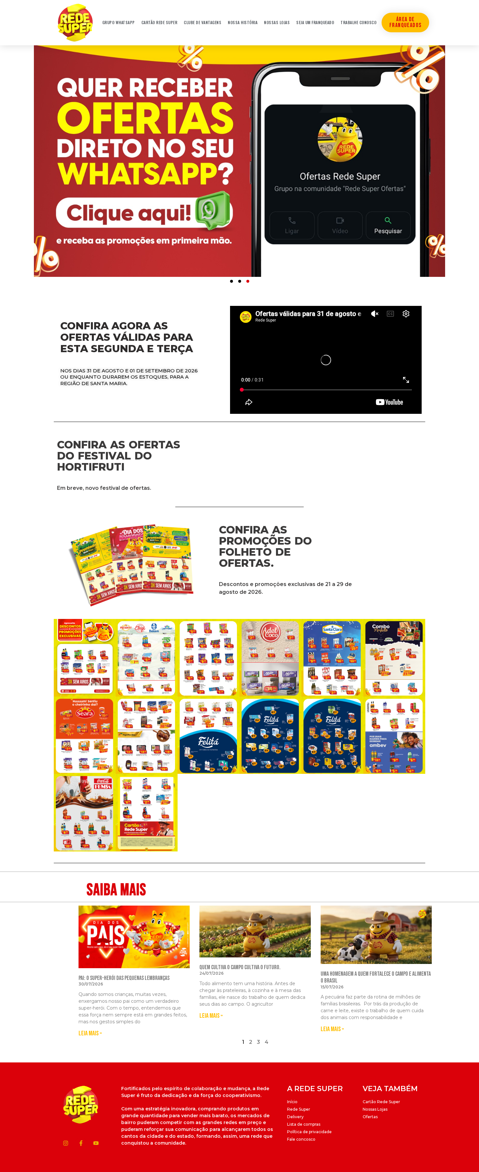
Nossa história (242, 22)
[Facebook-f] (81, 1143)
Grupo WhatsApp (118, 22)
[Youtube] (96, 1143)
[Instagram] (66, 1143)
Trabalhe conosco (358, 22)
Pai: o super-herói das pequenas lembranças (124, 978)
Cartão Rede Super (159, 22)
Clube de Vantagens (202, 22)
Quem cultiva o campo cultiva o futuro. (240, 967)
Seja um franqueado (315, 22)
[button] (231, 281)
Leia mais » (90, 1033)
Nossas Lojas (277, 22)
